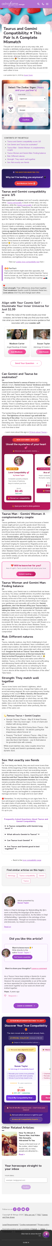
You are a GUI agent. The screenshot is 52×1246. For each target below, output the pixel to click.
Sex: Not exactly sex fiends (18, 162)
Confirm (25, 120)
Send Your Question (24, 363)
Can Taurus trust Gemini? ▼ (20, 840)
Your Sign (21, 94)
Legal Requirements (10, 1225)
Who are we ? (30, 1215)
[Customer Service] (43, 4)
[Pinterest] (27, 1209)
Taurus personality (14, 203)
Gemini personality (24, 205)
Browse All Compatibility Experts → (26, 1119)
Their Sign (22, 106)
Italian (43, 1229)
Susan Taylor (28, 75)
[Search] (38, 4)
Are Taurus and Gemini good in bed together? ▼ (22, 847)
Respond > (13, 996)
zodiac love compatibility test (28, 262)
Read (21, 1154)
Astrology (11, 876)
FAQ (39, 1215)
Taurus (26, 881)
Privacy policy (43, 1225)
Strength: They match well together (21, 159)
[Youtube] (23, 1209)
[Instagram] (19, 1209)
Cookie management (28, 1225)
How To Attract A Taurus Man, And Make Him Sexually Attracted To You (29, 1137)
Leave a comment (24, 1006)
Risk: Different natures (16, 156)
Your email (9, 1175)
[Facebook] (15, 1209)
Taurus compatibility (27, 876)
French (34, 1229)
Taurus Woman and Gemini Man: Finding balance (26, 153)
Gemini (41, 876)
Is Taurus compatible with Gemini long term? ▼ (24, 827)
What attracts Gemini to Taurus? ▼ (23, 834)
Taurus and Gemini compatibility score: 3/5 (24, 141)
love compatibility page (32, 860)
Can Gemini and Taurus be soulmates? (22, 144)
